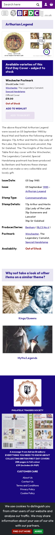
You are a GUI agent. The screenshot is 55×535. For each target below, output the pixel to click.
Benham (30, 227)
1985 (45, 186)
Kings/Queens (28, 318)
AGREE (38, 531)
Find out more (22, 531)
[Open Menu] (5, 13)
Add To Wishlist (16, 108)
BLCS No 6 (43, 227)
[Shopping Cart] (51, 4)
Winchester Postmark (19, 80)
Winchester (11, 87)
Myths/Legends (27, 358)
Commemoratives (36, 197)
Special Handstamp (15, 91)
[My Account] (45, 4)
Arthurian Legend (35, 191)
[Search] (38, 5)
